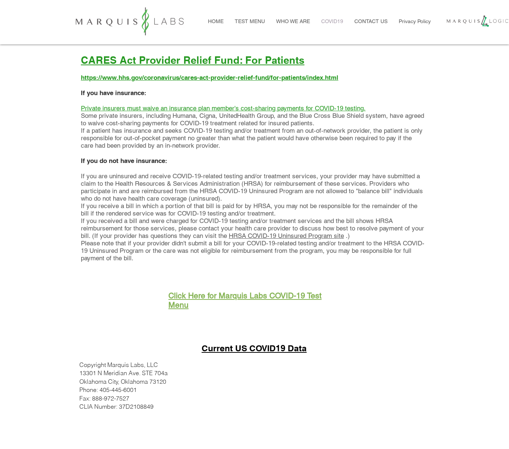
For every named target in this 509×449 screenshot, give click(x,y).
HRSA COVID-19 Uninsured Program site (286, 235)
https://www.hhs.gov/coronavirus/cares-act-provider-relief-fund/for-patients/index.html (209, 77)
